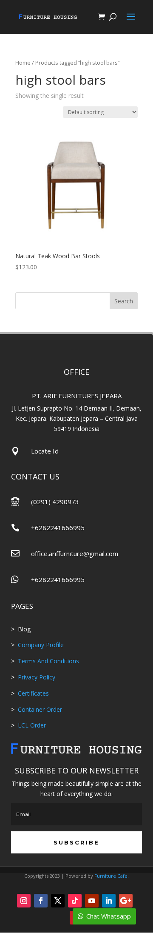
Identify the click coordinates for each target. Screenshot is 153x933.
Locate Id (45, 451)
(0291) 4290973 (55, 501)
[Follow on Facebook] (41, 900)
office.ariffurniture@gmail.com (74, 553)
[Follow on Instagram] (24, 900)
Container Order (39, 709)
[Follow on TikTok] (75, 900)
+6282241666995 (58, 527)
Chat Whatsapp (108, 916)
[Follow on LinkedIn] (109, 900)
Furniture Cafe (111, 876)
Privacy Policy (36, 677)
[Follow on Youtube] (92, 900)
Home (23, 62)
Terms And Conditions (48, 661)
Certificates (33, 693)
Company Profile (41, 645)
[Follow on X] (58, 900)
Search (123, 301)
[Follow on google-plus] (126, 900)
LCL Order (31, 725)
